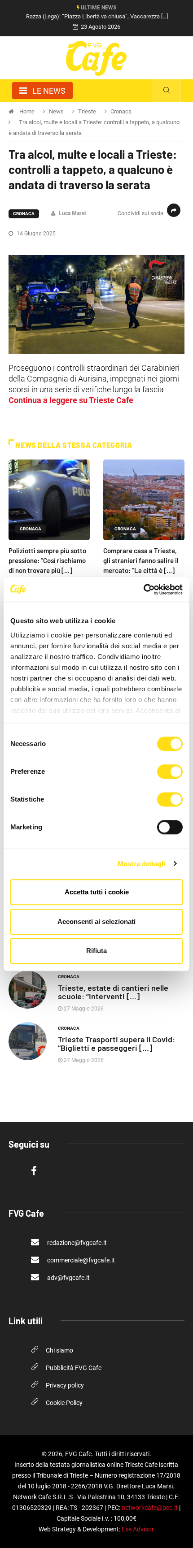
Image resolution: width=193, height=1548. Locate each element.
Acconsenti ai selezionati (96, 921)
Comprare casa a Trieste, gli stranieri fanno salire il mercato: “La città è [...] (141, 560)
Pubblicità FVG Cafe (73, 1367)
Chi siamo (59, 1350)
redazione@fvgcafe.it (76, 1242)
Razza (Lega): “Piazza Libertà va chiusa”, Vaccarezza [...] (97, 16)
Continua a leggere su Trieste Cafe (71, 400)
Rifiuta (96, 950)
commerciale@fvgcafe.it (80, 1260)
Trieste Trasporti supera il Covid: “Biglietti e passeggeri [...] (116, 1043)
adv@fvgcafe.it (68, 1277)
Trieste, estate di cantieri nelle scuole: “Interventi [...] (113, 992)
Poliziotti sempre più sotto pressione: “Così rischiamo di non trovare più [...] (47, 560)
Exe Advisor (138, 1529)
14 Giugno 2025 (35, 233)
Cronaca (24, 213)
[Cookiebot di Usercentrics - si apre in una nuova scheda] (143, 589)
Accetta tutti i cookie (97, 892)
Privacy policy (65, 1385)
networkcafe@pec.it (150, 1507)
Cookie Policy (64, 1402)
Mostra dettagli (142, 863)
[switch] (170, 771)
